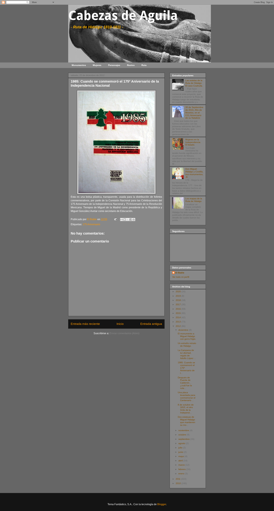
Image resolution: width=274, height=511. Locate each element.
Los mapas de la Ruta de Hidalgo (193, 199)
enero (181, 473)
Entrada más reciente (85, 323)
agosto (182, 443)
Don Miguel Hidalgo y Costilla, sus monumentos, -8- (194, 173)
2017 (178, 304)
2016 (178, 309)
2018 (178, 300)
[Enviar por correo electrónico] (121, 219)
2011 (178, 479)
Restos (131, 65)
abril (180, 460)
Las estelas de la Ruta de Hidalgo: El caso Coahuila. (194, 83)
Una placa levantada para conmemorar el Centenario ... (186, 396)
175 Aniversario (91, 224)
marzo (181, 465)
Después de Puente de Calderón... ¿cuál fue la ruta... (185, 382)
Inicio (120, 323)
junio (181, 452)
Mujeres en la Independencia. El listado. (193, 142)
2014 (178, 317)
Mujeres (97, 65)
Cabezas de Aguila (123, 15)
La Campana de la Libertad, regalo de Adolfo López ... (187, 354)
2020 (178, 291)
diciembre (183, 330)
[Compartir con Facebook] (130, 219)
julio (180, 447)
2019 (178, 296)
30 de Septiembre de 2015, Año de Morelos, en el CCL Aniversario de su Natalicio (194, 112)
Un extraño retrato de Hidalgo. (187, 344)
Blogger (161, 504)
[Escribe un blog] (124, 219)
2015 (178, 313)
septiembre (184, 439)
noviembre (184, 430)
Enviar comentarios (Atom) (124, 333)
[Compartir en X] (127, 219)
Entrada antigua (151, 323)
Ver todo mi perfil (180, 277)
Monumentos (79, 65)
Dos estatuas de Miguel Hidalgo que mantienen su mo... (186, 421)
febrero (182, 469)
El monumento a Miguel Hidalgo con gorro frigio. (187, 336)
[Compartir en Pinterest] (133, 219)
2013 (178, 321)
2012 (178, 326)
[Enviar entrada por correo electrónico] (115, 219)
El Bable (179, 272)
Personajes (114, 65)
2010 (178, 483)
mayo (181, 456)
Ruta (144, 65)
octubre (182, 434)
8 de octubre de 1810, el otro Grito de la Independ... (186, 408)
